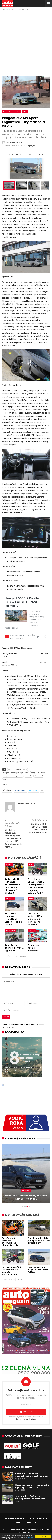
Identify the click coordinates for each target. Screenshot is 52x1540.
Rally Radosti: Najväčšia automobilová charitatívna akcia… (32, 1474)
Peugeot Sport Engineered (12, 776)
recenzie (28, 776)
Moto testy (10, 930)
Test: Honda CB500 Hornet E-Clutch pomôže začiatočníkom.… (31, 1497)
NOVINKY (17, 112)
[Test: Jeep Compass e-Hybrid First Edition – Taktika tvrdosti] (14, 904)
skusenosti (39, 776)
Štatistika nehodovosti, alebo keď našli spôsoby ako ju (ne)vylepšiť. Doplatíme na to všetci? (13, 838)
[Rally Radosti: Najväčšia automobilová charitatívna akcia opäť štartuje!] (14, 869)
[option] (26, 1175)
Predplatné (42, 1518)
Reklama (20, 1522)
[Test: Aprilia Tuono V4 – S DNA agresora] (14, 935)
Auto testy (7, 112)
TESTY (25, 112)
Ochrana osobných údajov (19, 1518)
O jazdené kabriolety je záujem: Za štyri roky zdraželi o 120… (32, 1486)
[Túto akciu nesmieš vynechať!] (37, 935)
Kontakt (31, 1522)
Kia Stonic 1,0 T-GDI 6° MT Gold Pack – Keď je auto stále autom (38, 828)
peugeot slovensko (38, 773)
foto (9, 769)
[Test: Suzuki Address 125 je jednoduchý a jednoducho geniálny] (37, 904)
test (4, 779)
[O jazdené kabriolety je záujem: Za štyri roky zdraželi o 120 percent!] (39, 1228)
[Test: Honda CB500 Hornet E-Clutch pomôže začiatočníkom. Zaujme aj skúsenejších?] (37, 869)
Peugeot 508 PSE (21, 769)
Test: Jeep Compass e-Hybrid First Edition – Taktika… (26, 1197)
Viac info (30, 1538)
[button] (22, 185)
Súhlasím (43, 1536)
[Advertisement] (26, 38)
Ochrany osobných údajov (26, 1419)
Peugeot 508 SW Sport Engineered (15, 773)
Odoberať (27, 1412)
